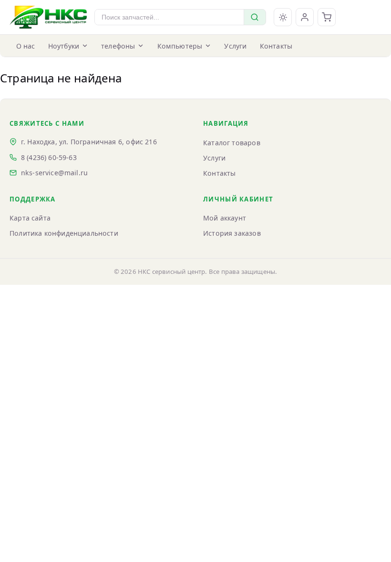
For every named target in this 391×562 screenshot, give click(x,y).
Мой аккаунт (224, 217)
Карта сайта (30, 217)
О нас (25, 45)
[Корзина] (327, 17)
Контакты (276, 45)
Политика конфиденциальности (64, 233)
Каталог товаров (231, 142)
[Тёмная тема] (283, 17)
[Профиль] (305, 17)
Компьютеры (180, 45)
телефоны (118, 45)
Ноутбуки (63, 45)
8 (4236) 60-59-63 (49, 157)
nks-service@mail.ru (54, 172)
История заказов (232, 233)
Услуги (235, 45)
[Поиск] (255, 17)
